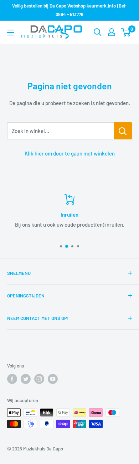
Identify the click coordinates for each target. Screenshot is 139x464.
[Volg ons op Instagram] (39, 379)
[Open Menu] (10, 32)
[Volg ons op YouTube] (53, 379)
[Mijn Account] (111, 32)
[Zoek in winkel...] (123, 130)
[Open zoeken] (98, 32)
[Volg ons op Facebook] (12, 379)
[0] (126, 32)
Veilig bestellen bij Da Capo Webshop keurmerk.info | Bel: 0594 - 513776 (69, 10)
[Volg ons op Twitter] (26, 379)
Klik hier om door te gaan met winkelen (70, 153)
